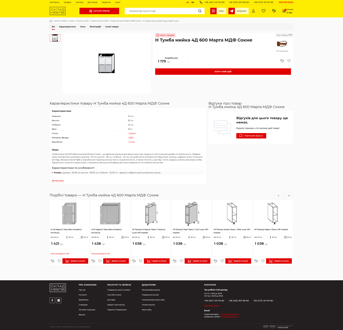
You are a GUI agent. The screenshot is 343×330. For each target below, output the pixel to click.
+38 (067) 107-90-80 (214, 2)
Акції (117, 2)
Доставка (92, 2)
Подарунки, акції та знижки (118, 290)
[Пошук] (200, 11)
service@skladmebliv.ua (229, 314)
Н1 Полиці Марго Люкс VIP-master (271, 229)
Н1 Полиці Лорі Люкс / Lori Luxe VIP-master (191, 231)
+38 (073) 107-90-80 (263, 2)
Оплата (79, 2)
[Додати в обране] (288, 61)
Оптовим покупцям (87, 310)
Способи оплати (114, 295)
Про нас (82, 290)
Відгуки (82, 315)
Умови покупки (148, 305)
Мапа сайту (147, 310)
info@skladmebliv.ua (229, 317)
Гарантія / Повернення (116, 310)
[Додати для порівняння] (283, 60)
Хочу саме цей (223, 71)
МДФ (130, 137)
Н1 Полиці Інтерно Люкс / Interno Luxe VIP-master (148, 231)
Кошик (289, 11)
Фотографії (95, 26)
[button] (278, 195)
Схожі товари (112, 26)
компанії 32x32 (283, 327)
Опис (82, 26)
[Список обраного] (263, 11)
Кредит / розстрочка (116, 305)
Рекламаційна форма (151, 290)
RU (192, 2)
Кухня (71, 21)
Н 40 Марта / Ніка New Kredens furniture (66, 231)
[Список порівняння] (274, 11)
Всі (53, 26)
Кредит (67, 2)
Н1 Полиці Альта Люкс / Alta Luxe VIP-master (232, 231)
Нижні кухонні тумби (99, 21)
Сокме (131, 142)
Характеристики (67, 26)
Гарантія (106, 2)
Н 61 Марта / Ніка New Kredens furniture (106, 231)
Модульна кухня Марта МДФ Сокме (126, 21)
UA (187, 2)
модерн (132, 133)
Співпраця (83, 305)
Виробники (83, 300)
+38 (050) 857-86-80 (239, 2)
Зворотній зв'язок (286, 2)
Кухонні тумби (83, 21)
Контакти (54, 2)
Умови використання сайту (153, 300)
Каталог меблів (101, 11)
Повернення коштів (150, 295)
